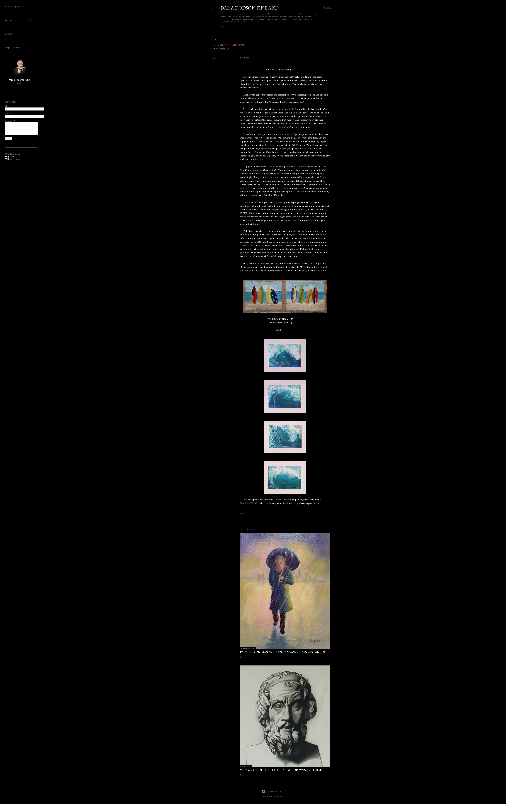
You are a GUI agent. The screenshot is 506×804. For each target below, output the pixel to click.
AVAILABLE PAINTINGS (230, 45)
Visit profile (19, 89)
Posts (12, 156)
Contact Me (222, 48)
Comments (14, 159)
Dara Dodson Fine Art (18, 82)
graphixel (278, 796)
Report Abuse (12, 47)
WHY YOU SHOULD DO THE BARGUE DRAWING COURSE (281, 770)
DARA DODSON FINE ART (249, 8)
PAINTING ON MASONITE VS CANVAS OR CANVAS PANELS (282, 652)
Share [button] (213, 58)
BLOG (224, 27)
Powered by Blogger (274, 791)
